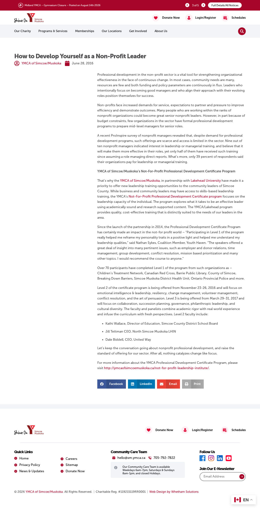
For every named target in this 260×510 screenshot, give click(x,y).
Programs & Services (52, 31)
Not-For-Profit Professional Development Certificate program (175, 196)
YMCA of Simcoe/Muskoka (140, 180)
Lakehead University (206, 180)
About (161, 31)
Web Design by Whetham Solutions (174, 491)
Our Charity (22, 31)
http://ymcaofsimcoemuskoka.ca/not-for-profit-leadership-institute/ (156, 368)
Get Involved (138, 31)
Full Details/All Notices (224, 5)
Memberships (84, 31)
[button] (111, 384)
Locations (112, 31)
